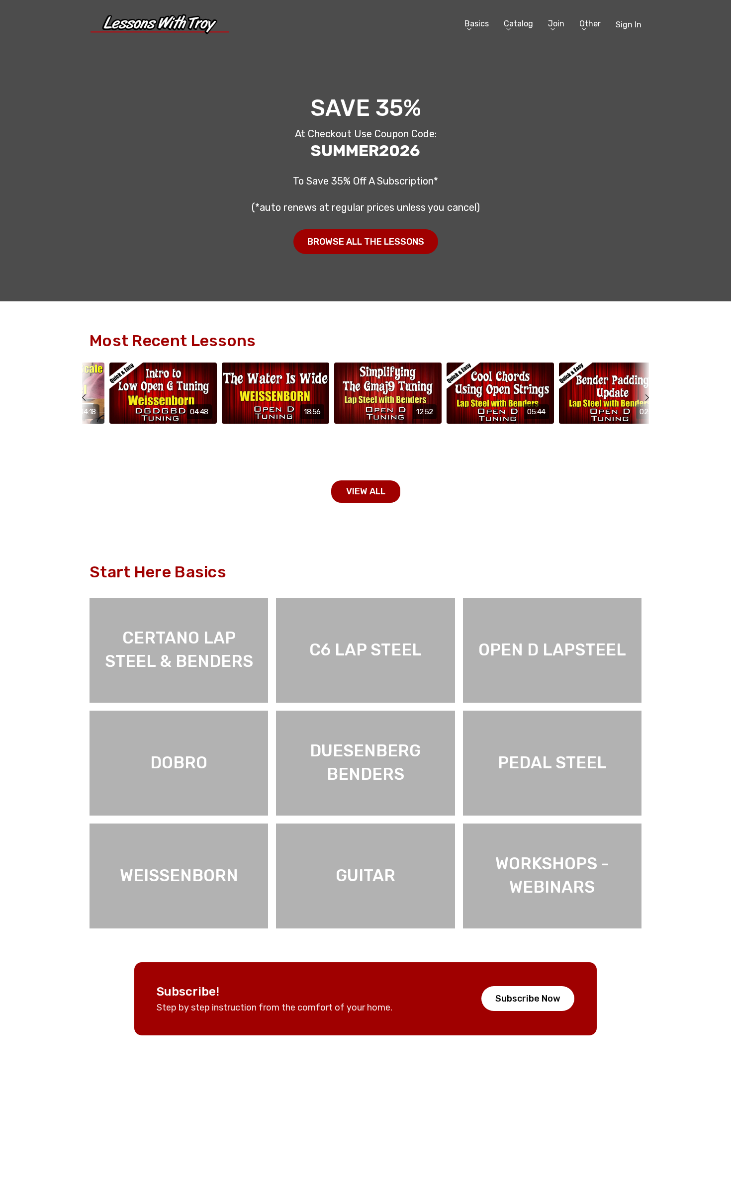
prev (90, 420)
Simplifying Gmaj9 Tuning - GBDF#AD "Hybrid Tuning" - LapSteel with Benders (383, 445)
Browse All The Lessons (365, 241)
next (641, 420)
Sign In (628, 24)
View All (365, 491)
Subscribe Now (527, 998)
